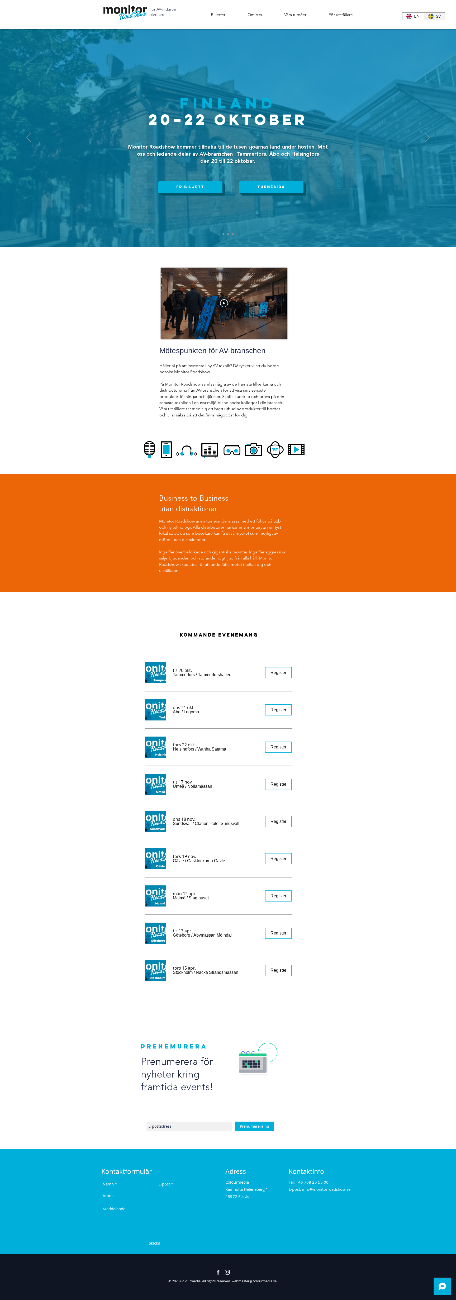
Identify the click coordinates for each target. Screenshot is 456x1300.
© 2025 (174, 1281)
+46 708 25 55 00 (312, 1182)
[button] (254, 14)
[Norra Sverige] (228, 234)
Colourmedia (190, 1281)
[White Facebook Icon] (218, 1272)
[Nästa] (427, 138)
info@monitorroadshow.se (326, 1189)
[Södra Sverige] (233, 234)
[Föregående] (28, 138)
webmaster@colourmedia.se (254, 1281)
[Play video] (224, 303)
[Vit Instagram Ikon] (227, 1272)
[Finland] (223, 234)
